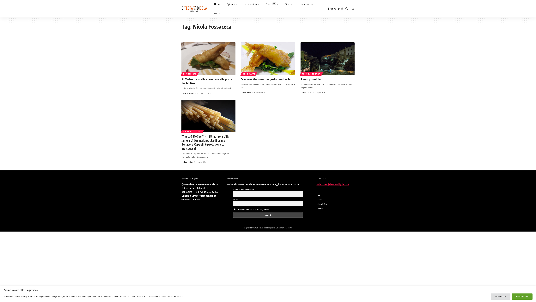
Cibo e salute (249, 74)
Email (235, 199)
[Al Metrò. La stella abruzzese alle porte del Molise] (208, 58)
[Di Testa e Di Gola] (194, 9)
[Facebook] (328, 9)
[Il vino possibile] (328, 58)
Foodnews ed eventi (311, 74)
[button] (346, 8)
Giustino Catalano (189, 93)
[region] (268, 294)
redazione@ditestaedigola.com (333, 184)
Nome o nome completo (243, 189)
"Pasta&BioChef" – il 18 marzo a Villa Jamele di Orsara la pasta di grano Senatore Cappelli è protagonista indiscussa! (205, 142)
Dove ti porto (189, 74)
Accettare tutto (522, 296)
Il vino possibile (311, 79)
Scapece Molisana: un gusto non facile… (267, 79)
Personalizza (500, 296)
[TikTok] (338, 9)
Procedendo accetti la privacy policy (253, 209)
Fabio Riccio (246, 92)
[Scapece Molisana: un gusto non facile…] (268, 58)
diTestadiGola (307, 92)
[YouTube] (332, 9)
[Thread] (342, 9)
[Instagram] (335, 9)
